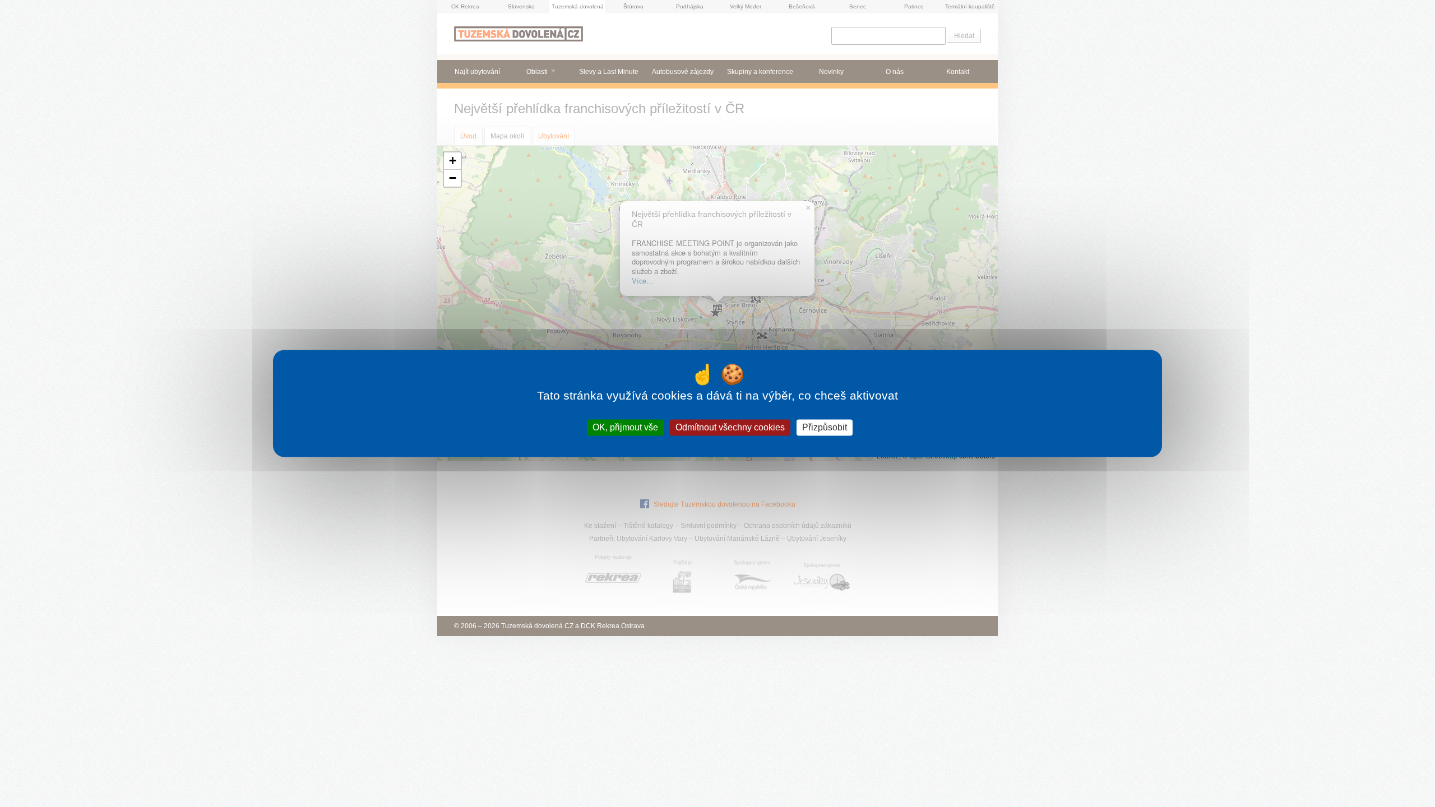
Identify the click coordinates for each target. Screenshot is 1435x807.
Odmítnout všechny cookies (730, 427)
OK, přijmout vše (625, 427)
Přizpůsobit (824, 427)
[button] (452, 161)
